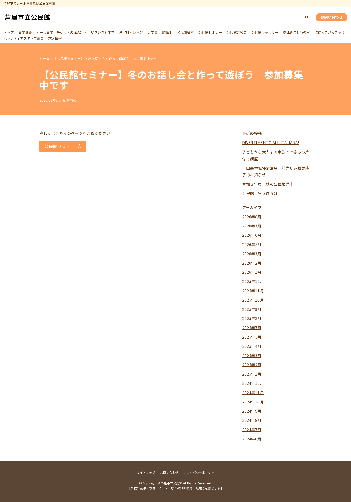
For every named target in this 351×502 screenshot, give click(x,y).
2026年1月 (251, 272)
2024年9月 (251, 411)
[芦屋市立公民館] (27, 17)
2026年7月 (251, 226)
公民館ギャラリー (264, 32)
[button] (306, 17)
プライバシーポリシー (198, 472)
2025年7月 (251, 327)
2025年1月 (251, 374)
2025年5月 (251, 337)
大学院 (152, 32)
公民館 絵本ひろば (260, 193)
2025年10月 (253, 300)
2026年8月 (251, 217)
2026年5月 (251, 244)
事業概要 (25, 32)
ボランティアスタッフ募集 (23, 38)
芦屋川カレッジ (131, 32)
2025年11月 (253, 290)
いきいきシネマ (102, 32)
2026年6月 (251, 235)
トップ (9, 32)
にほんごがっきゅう (329, 32)
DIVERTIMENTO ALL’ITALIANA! (270, 142)
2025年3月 (251, 355)
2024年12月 (253, 383)
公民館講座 (185, 32)
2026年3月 (251, 253)
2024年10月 (253, 402)
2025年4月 (251, 346)
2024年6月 (251, 439)
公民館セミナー (210, 32)
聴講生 (167, 32)
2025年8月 (251, 318)
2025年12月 (253, 281)
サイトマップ (146, 472)
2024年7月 (251, 429)
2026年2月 (251, 263)
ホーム (44, 58)
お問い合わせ (331, 17)
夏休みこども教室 (296, 32)
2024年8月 (251, 420)
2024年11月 (253, 392)
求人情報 (55, 38)
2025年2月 (251, 364)
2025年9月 (251, 309)
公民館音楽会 (237, 32)
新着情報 (70, 100)
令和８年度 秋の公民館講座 (267, 184)
